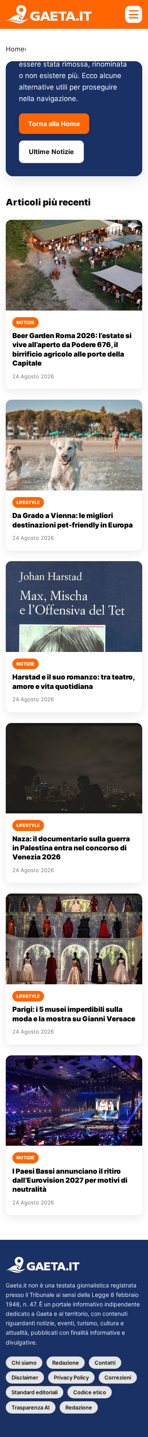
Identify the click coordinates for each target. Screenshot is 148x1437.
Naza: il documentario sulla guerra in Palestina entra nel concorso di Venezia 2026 (71, 848)
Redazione (65, 1362)
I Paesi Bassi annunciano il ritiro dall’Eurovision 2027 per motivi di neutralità (69, 1180)
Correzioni (117, 1377)
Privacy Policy (71, 1377)
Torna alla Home (54, 124)
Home (15, 49)
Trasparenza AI (31, 1407)
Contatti (105, 1362)
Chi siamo (24, 1362)
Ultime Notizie (51, 151)
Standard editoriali (35, 1392)
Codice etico (89, 1392)
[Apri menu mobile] (133, 14)
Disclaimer (25, 1377)
